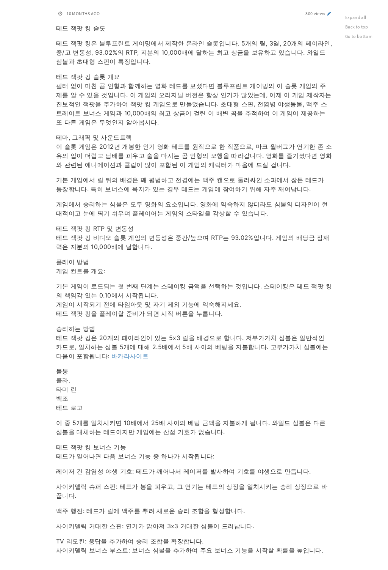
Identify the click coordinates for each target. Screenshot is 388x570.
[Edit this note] (329, 13)
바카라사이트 (130, 356)
